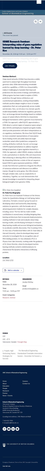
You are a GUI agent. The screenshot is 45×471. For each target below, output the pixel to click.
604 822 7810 (8, 420)
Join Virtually (10, 66)
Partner (5, 393)
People (5, 388)
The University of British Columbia (17, 4)
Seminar (12, 298)
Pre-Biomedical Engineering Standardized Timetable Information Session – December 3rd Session (29, 353)
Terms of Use (18, 462)
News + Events (7, 395)
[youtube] (9, 429)
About (4, 383)
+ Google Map (22, 342)
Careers (25, 381)
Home (5, 381)
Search (36, 22)
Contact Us (26, 383)
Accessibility (35, 462)
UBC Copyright (27, 462)
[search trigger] (39, 2)
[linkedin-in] (13, 429)
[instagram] (4, 429)
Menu (40, 22)
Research (6, 298)
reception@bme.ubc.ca (11, 423)
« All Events (7, 33)
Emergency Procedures (8, 462)
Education (6, 386)
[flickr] (17, 429)
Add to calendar (13, 270)
